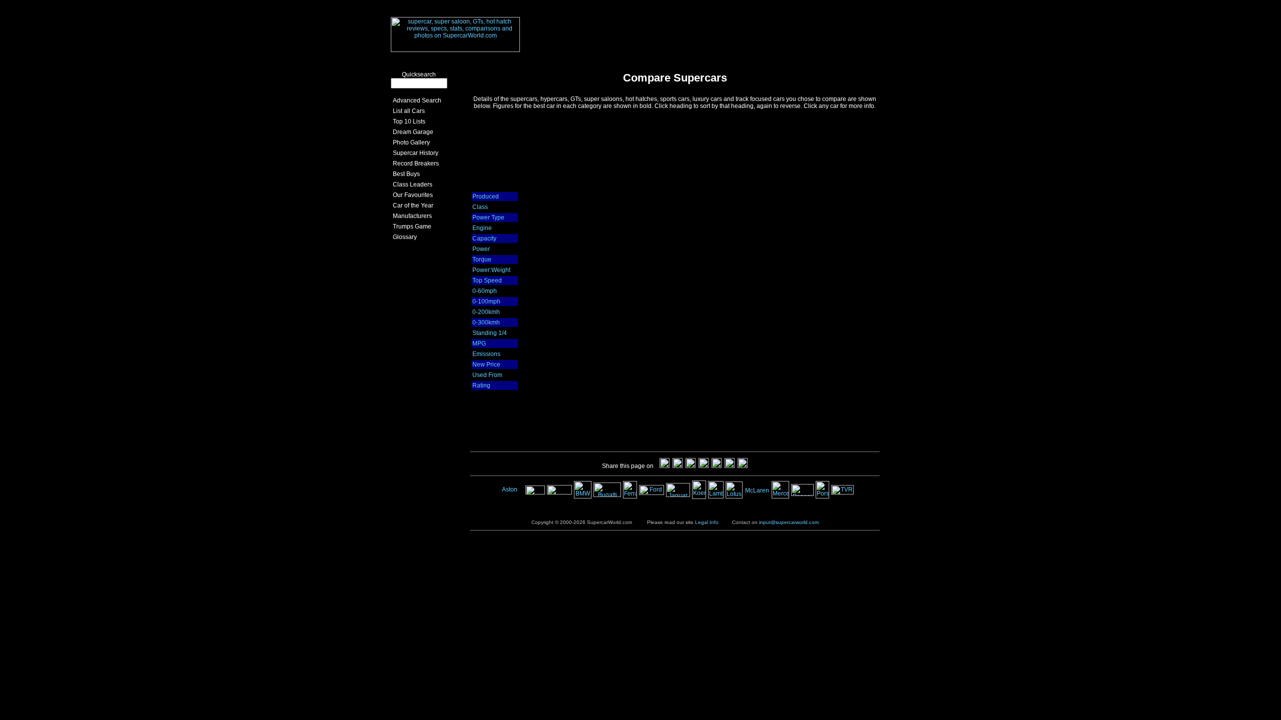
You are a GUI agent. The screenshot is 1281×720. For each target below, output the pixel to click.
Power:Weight (491, 270)
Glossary (403, 237)
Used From (487, 375)
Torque (481, 259)
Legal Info (707, 522)
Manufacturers (411, 216)
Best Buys (405, 174)
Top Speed (487, 280)
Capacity (484, 238)
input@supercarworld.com (789, 522)
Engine (482, 228)
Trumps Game (410, 226)
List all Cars (407, 111)
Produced (485, 196)
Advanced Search (415, 100)
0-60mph (484, 291)
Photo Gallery (410, 142)
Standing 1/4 (489, 333)
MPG (479, 343)
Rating (481, 385)
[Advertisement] (715, 26)
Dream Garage (411, 132)
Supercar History (414, 153)
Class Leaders (411, 184)
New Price (486, 364)
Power (481, 249)
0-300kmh (486, 322)
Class (480, 207)
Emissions (486, 354)
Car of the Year (411, 205)
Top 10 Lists (407, 121)
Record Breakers (414, 163)
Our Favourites (411, 195)
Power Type (488, 217)
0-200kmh (486, 312)
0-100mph (486, 301)
